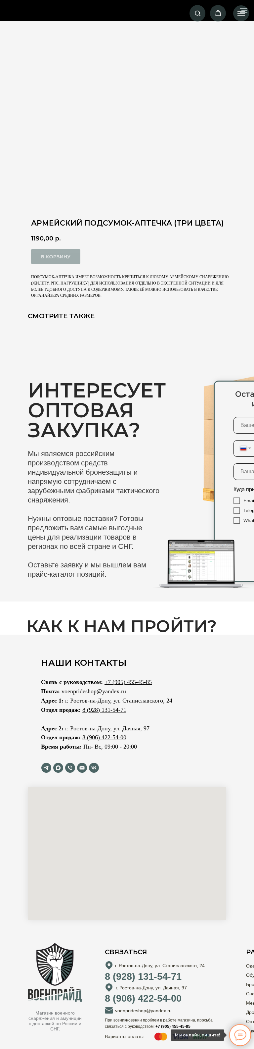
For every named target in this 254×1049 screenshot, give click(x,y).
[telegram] (46, 768)
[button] (197, 13)
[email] (82, 768)
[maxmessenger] (58, 768)
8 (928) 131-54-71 (104, 710)
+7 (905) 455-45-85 (128, 682)
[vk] (94, 768)
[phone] (70, 768)
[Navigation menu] (241, 13)
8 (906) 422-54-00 (104, 737)
